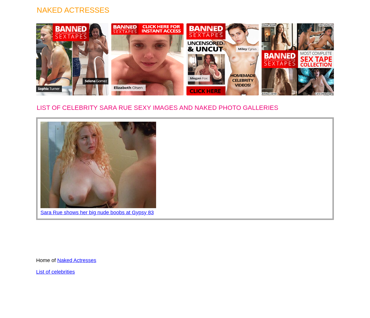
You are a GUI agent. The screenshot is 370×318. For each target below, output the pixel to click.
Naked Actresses (76, 260)
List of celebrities (55, 272)
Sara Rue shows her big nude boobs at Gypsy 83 (97, 212)
